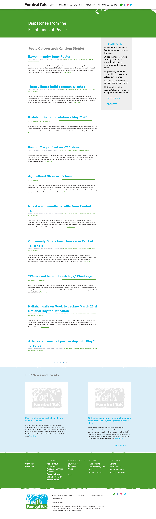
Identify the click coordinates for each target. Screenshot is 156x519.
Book (91, 470)
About (52, 5)
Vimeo (127, 4)
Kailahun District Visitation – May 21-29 (57, 116)
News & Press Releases (74, 465)
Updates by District (44, 121)
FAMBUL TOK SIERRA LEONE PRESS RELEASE (116, 82)
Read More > (33, 436)
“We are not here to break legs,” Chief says (60, 276)
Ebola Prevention (54, 477)
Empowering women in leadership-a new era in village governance (115, 74)
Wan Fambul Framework (52, 465)
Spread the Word (117, 472)
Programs (61, 5)
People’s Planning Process (54, 470)
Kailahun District (33, 61)
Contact (114, 5)
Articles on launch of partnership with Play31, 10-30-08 (62, 343)
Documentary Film (97, 467)
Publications (94, 464)
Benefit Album (95, 472)
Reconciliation (52, 480)
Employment (115, 467)
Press (70, 469)
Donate (113, 464)
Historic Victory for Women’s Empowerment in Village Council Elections (117, 89)
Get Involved (103, 5)
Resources (86, 5)
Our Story (29, 464)
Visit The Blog (121, 446)
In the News (62, 150)
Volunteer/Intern (117, 470)
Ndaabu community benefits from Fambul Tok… (59, 208)
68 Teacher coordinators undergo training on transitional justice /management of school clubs (115, 62)
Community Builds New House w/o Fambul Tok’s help (60, 243)
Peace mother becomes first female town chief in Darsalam (116, 50)
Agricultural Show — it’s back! (50, 175)
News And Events (75, 460)
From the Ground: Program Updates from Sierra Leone (78, 59)
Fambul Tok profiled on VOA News (54, 147)
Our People (30, 467)
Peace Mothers (53, 474)
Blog (94, 5)
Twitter (131, 4)
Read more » (67, 72)
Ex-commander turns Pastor (49, 56)
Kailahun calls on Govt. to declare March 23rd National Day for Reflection (62, 308)
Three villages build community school (57, 86)
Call (121, 4)
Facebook (124, 4)
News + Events (73, 5)
